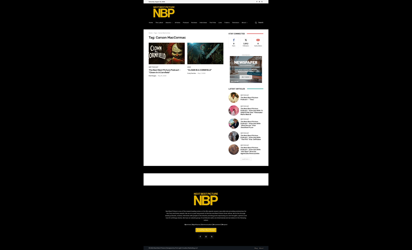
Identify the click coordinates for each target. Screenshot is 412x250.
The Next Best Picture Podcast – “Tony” (249, 98)
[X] (262, 1)
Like (234, 39)
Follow (245, 39)
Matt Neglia (152, 76)
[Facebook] (257, 1)
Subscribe (258, 39)
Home (150, 33)
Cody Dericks (191, 73)
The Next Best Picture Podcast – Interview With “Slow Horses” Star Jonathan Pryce (251, 124)
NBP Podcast (153, 67)
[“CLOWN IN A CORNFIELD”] (205, 53)
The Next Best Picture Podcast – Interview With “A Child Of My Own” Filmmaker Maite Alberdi (252, 111)
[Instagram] (259, 1)
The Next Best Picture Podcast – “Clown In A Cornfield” (164, 71)
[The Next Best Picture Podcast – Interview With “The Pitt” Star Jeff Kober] (234, 136)
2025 (189, 67)
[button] (258, 22)
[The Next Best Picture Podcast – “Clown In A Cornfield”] (167, 53)
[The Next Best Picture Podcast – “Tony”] (234, 97)
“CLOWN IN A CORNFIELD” (199, 70)
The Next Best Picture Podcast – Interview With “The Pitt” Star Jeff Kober (251, 137)
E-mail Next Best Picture (206, 230)
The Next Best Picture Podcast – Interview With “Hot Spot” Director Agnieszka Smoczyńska (251, 150)
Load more (245, 159)
